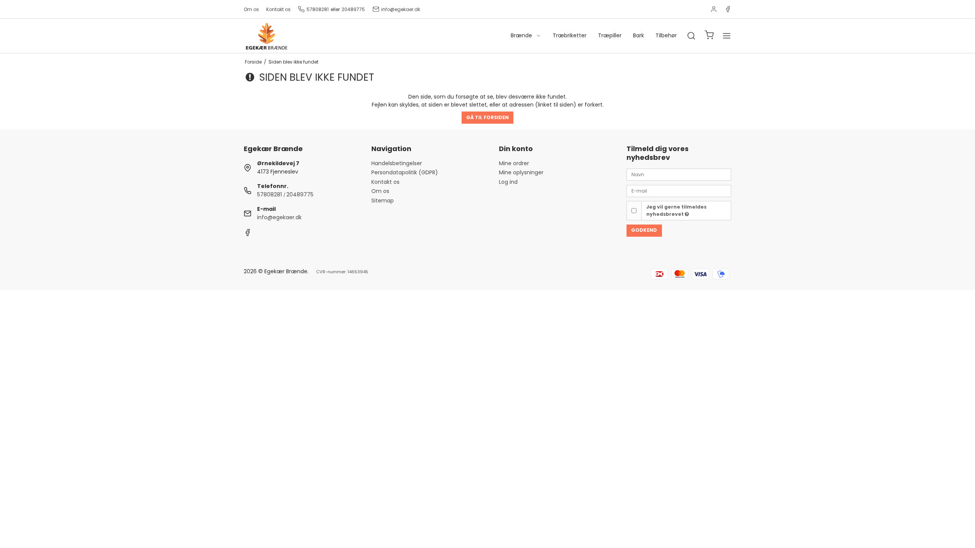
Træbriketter (570, 35)
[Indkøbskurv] (709, 35)
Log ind (508, 182)
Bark (638, 35)
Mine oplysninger (521, 172)
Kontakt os (278, 9)
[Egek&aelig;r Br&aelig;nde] (266, 36)
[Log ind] (713, 9)
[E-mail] (679, 190)
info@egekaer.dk (400, 9)
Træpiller (610, 35)
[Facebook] (727, 9)
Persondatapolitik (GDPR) (404, 172)
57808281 (318, 9)
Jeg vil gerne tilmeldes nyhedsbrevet (676, 210)
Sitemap (382, 200)
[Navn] (679, 174)
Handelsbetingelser (396, 163)
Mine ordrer (514, 163)
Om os (251, 9)
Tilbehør (666, 35)
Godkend (644, 230)
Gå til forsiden (487, 117)
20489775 (353, 9)
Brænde (521, 35)
